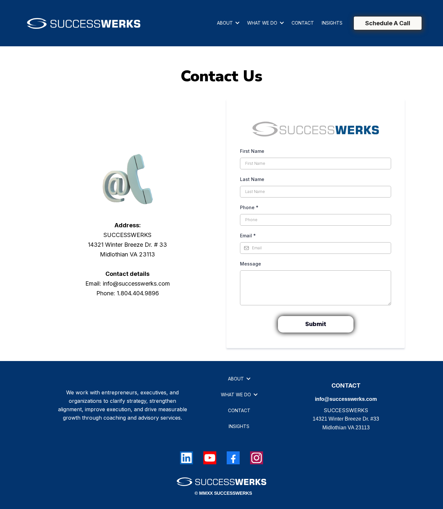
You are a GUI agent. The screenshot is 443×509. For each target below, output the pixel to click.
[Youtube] (210, 457)
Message (250, 263)
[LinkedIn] (186, 457)
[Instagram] (256, 457)
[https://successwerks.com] (83, 23)
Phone (249, 207)
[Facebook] (233, 457)
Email (248, 235)
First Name (252, 151)
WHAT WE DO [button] (263, 23)
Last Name (252, 179)
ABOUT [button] (225, 23)
